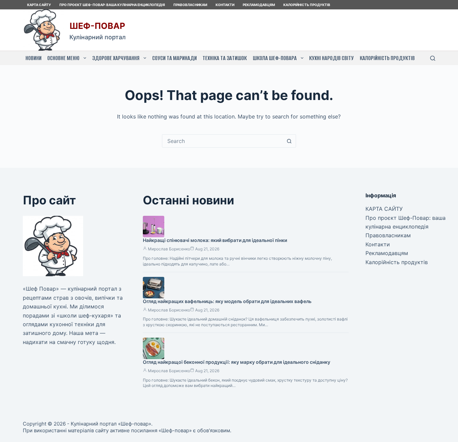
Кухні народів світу (331, 58)
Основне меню (63, 58)
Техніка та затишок (225, 58)
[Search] (432, 58)
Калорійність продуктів (306, 5)
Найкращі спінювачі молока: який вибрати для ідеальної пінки (215, 240)
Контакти (225, 5)
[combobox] (222, 141)
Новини (33, 58)
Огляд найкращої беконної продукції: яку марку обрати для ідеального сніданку (236, 362)
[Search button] (289, 141)
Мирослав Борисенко (169, 248)
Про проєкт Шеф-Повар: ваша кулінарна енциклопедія (112, 5)
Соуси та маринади (174, 58)
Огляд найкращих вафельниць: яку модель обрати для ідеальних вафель (227, 301)
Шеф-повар (97, 26)
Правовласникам (190, 5)
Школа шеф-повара (275, 58)
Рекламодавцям (259, 5)
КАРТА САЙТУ (39, 5)
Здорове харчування (115, 58)
